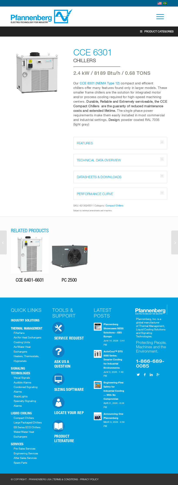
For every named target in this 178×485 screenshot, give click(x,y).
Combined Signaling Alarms (26, 389)
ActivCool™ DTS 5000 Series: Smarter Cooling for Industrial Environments (113, 359)
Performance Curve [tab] (95, 194)
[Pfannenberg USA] (42, 16)
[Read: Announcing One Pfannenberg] (98, 416)
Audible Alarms (22, 382)
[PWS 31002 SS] (3, 242)
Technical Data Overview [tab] (99, 160)
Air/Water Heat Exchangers (22, 349)
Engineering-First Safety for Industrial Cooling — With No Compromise (114, 390)
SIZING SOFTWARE (69, 389)
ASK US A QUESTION (62, 363)
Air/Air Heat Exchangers (27, 337)
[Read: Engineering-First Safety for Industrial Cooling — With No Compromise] (98, 385)
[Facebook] (145, 374)
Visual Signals (22, 377)
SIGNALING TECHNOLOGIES (20, 370)
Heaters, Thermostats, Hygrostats (26, 358)
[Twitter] (138, 374)
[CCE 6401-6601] (174, 242)
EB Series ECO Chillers (27, 427)
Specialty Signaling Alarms (25, 403)
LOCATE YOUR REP (69, 412)
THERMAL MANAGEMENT (26, 328)
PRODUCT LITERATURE (64, 438)
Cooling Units (22, 342)
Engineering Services (26, 453)
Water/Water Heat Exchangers (24, 434)
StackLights (21, 396)
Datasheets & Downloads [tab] (99, 177)
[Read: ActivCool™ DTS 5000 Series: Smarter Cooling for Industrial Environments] (98, 354)
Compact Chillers (114, 205)
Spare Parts (20, 462)
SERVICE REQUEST (69, 338)
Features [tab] (85, 143)
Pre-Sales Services (24, 448)
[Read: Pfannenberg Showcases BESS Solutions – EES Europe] (98, 327)
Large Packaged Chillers (28, 422)
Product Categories (159, 31)
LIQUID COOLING (21, 413)
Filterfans (19, 332)
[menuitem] (158, 16)
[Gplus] (158, 374)
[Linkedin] (151, 374)
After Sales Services (25, 458)
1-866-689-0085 (150, 363)
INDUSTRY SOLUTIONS (25, 320)
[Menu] (158, 16)
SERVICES (17, 444)
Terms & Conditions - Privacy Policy (76, 479)
